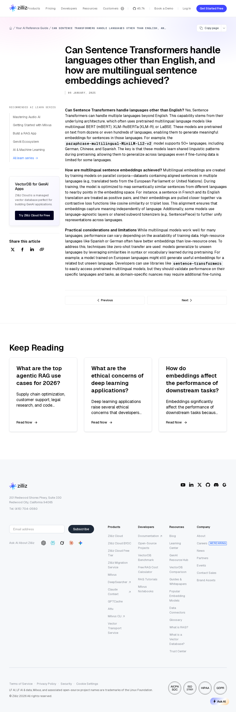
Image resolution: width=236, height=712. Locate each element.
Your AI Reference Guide (32, 28)
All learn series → (25, 158)
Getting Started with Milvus (32, 125)
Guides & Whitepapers (178, 581)
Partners (202, 558)
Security (66, 684)
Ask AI (221, 701)
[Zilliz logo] (18, 8)
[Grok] (62, 543)
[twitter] (12, 250)
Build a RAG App (24, 133)
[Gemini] (80, 543)
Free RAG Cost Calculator (148, 569)
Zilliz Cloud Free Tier (118, 553)
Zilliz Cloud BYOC (119, 543)
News (201, 551)
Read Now (24, 422)
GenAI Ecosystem (26, 142)
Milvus (112, 575)
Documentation (148, 536)
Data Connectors (177, 610)
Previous (107, 300)
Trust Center (177, 651)
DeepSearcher (117, 582)
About (201, 536)
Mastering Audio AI (26, 117)
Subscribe (81, 529)
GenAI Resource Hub (178, 557)
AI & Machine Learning (29, 150)
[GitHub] (208, 485)
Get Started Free (211, 8)
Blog (172, 536)
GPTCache (115, 601)
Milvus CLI (114, 616)
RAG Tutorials (147, 579)
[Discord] (216, 485)
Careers (202, 543)
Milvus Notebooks (145, 589)
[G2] (224, 485)
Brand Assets (206, 580)
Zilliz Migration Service (118, 565)
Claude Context (113, 591)
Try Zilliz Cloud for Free (34, 215)
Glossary (175, 620)
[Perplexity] (52, 543)
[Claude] (71, 543)
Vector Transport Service (114, 628)
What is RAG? (178, 627)
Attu (110, 609)
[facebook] (22, 250)
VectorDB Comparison (177, 569)
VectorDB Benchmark (146, 557)
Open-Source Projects (147, 545)
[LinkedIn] (191, 485)
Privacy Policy (46, 684)
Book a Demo (163, 8)
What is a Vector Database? (177, 639)
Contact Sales (206, 573)
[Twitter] (199, 485)
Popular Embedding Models (177, 595)
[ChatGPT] (43, 543)
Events (201, 565)
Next (185, 300)
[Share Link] (41, 250)
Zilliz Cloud (115, 536)
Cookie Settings (87, 684)
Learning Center (175, 545)
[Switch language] (122, 8)
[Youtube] (183, 485)
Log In (187, 8)
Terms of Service (20, 684)
